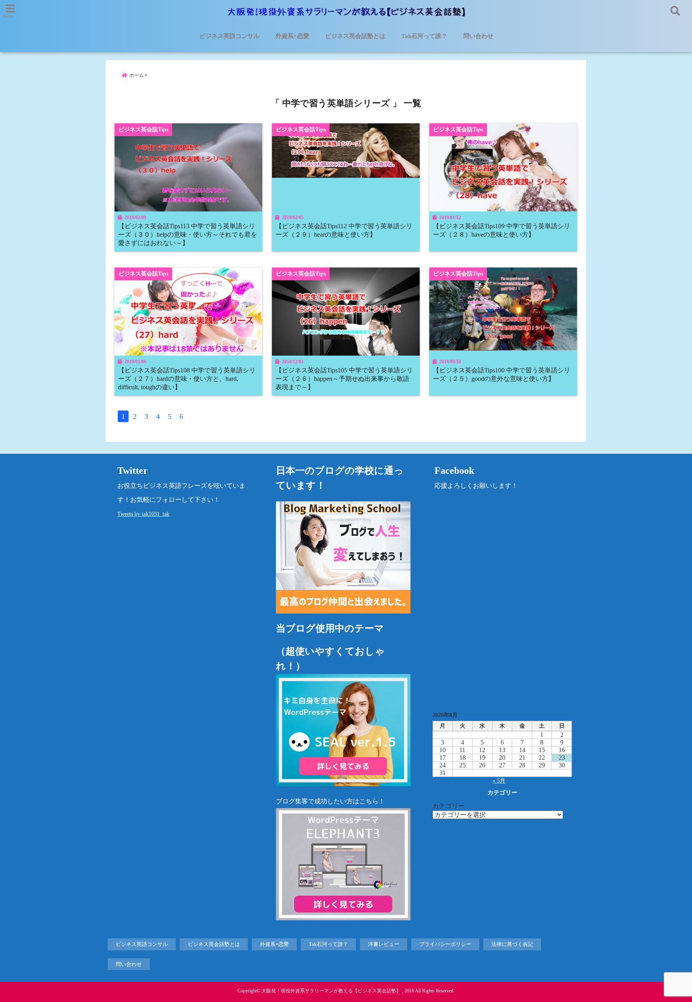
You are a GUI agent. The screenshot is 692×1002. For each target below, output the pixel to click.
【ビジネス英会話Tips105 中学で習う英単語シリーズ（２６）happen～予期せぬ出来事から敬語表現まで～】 (344, 379)
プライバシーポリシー (445, 944)
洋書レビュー (383, 944)
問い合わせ (478, 36)
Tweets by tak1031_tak (143, 514)
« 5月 (499, 781)
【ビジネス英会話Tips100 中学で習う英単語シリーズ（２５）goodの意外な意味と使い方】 (501, 374)
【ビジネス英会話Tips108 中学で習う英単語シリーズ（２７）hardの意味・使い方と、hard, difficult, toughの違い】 (186, 379)
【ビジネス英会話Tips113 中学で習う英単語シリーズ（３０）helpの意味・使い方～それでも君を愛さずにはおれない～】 (187, 235)
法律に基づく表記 (512, 944)
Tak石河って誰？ (424, 36)
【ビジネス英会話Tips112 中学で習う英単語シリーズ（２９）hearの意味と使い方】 (344, 230)
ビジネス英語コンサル (229, 36)
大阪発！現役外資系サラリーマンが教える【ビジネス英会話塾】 (331, 991)
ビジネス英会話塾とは (355, 36)
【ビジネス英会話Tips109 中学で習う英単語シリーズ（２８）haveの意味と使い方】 (501, 230)
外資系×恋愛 (292, 36)
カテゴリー (448, 806)
